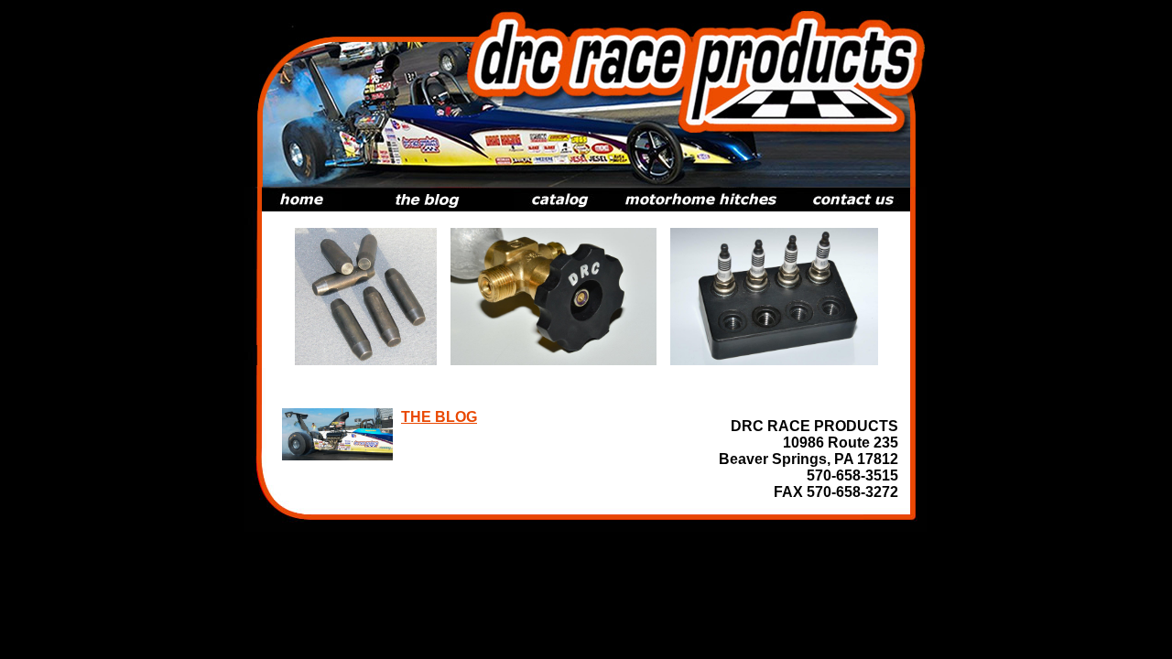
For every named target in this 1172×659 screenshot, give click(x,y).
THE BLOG (439, 417)
